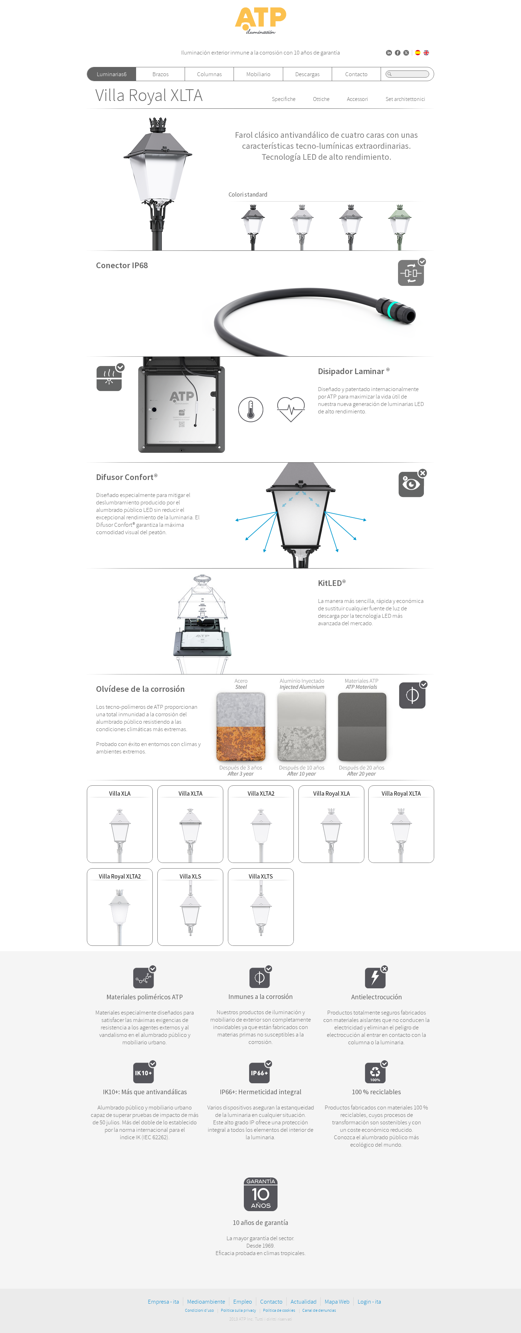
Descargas (307, 74)
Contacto (356, 74)
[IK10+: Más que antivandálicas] (144, 1081)
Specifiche (284, 99)
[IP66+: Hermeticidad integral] (260, 1081)
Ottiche (321, 99)
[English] (426, 53)
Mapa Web (337, 1301)
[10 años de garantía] (261, 1209)
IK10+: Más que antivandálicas (145, 1092)
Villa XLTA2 (261, 793)
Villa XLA (119, 793)
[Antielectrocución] (376, 986)
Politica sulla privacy (238, 1310)
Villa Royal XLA (331, 793)
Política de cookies (279, 1310)
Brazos (160, 74)
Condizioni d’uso (199, 1310)
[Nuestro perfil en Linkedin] (389, 53)
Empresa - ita (163, 1301)
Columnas (209, 74)
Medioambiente (206, 1301)
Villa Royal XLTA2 (120, 876)
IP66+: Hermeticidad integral (260, 1092)
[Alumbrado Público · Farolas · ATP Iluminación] (260, 34)
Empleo (242, 1301)
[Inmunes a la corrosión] (260, 986)
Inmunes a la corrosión (260, 996)
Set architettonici (405, 99)
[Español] (418, 53)
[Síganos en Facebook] (397, 53)
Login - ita (369, 1301)
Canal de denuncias (319, 1310)
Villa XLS (190, 876)
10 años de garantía (260, 1222)
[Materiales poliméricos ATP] (144, 986)
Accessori (357, 99)
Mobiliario (258, 74)
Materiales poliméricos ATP (144, 997)
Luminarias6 (112, 74)
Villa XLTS (261, 876)
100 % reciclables (376, 1092)
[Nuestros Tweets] (406, 53)
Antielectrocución (376, 997)
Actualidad (303, 1301)
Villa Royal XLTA (149, 95)
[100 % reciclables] (376, 1081)
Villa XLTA (190, 793)
